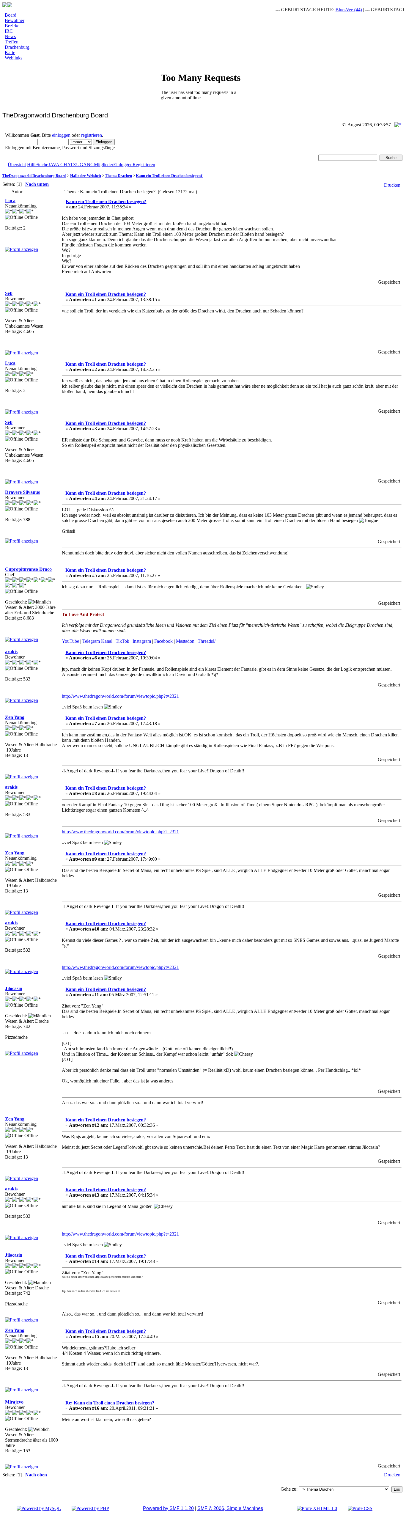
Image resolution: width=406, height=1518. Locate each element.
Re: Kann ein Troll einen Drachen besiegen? (109, 1402)
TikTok (122, 641)
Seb (8, 293)
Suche (42, 164)
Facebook (163, 641)
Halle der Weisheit (85, 175)
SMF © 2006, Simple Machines (230, 1508)
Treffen (11, 41)
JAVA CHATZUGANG (71, 164)
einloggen (61, 135)
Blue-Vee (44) (334, 9)
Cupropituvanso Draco (28, 569)
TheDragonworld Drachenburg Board (34, 175)
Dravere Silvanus (22, 492)
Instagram (142, 641)
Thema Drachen (118, 175)
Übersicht (17, 164)
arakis (11, 651)
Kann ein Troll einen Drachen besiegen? (169, 175)
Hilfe (32, 164)
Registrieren (144, 164)
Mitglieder (103, 164)
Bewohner (14, 20)
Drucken (392, 185)
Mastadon (185, 641)
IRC (9, 31)
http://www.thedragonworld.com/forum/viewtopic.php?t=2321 (120, 696)
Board (10, 15)
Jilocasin (13, 988)
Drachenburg (17, 47)
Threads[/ (206, 641)
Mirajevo (14, 1401)
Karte (10, 52)
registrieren (91, 135)
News (10, 36)
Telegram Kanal (97, 641)
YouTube (70, 641)
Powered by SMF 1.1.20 (168, 1508)
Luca (10, 200)
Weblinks (13, 57)
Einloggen (123, 164)
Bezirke (12, 25)
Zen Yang (14, 717)
